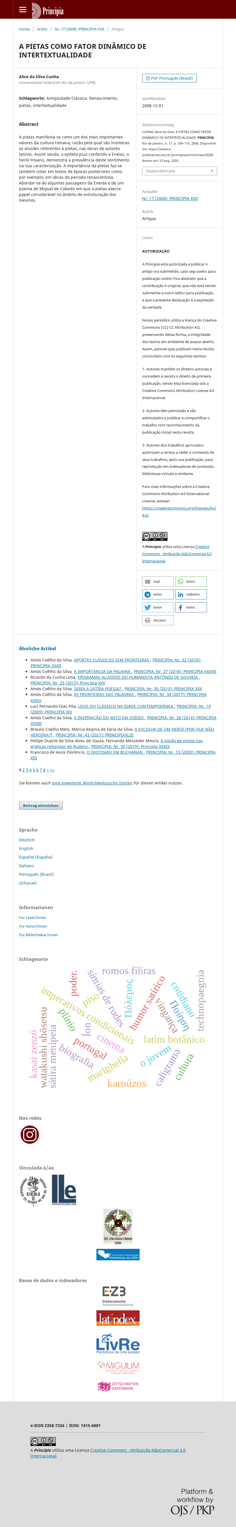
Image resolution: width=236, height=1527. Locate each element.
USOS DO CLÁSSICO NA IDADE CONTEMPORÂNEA (126, 706)
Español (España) (35, 857)
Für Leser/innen (32, 917)
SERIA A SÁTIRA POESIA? (98, 688)
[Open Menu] (22, 9)
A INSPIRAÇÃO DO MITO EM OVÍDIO (109, 717)
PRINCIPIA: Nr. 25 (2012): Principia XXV (68, 683)
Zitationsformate (160, 171)
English (26, 848)
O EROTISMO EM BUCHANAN (115, 752)
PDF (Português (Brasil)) (171, 78)
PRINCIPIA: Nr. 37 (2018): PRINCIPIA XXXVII (175, 671)
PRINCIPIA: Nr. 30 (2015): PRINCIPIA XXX (163, 688)
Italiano (26, 865)
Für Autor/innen (33, 926)
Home (24, 29)
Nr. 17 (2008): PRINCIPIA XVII (79, 29)
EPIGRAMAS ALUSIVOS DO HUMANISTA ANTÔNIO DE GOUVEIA (138, 677)
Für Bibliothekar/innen (38, 934)
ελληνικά (28, 883)
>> (52, 770)
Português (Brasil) (36, 874)
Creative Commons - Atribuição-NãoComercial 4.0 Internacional (177, 554)
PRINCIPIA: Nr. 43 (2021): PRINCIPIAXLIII (95, 735)
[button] (158, 581)
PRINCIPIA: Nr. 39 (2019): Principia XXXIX (130, 746)
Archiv (42, 29)
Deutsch (27, 840)
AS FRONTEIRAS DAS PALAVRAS (104, 694)
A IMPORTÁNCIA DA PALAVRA (103, 671)
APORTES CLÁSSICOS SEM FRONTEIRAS (112, 660)
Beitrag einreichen (41, 805)
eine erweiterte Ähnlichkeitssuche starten (92, 783)
